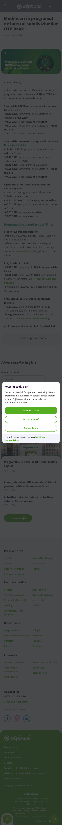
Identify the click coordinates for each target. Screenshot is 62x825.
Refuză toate (31, 428)
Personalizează (31, 419)
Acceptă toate (31, 410)
